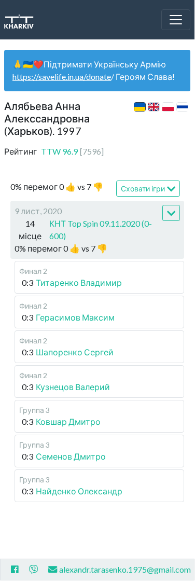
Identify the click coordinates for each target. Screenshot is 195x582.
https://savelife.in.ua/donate (61, 76)
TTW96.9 (72, 151)
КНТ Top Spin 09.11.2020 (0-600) (100, 229)
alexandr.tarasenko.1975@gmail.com (125, 569)
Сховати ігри (143, 188)
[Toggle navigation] (175, 19)
